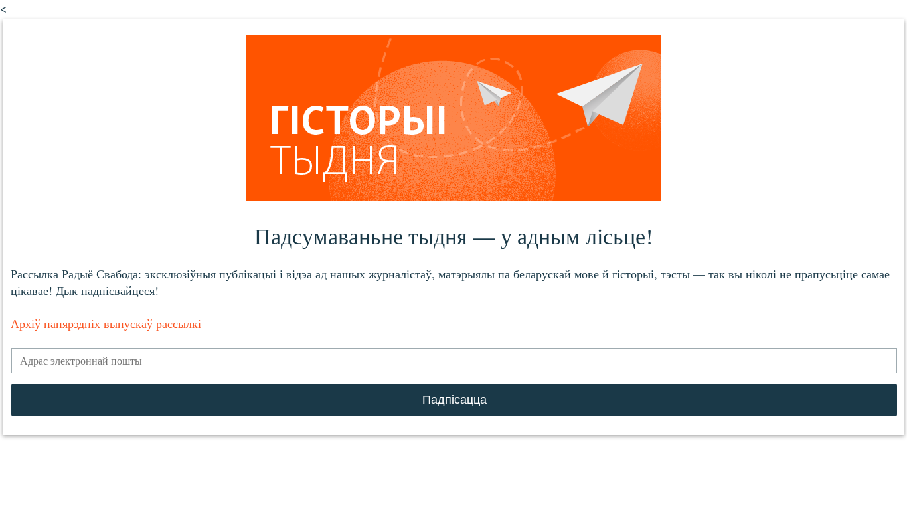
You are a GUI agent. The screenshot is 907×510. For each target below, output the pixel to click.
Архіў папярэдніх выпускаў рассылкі (106, 323)
